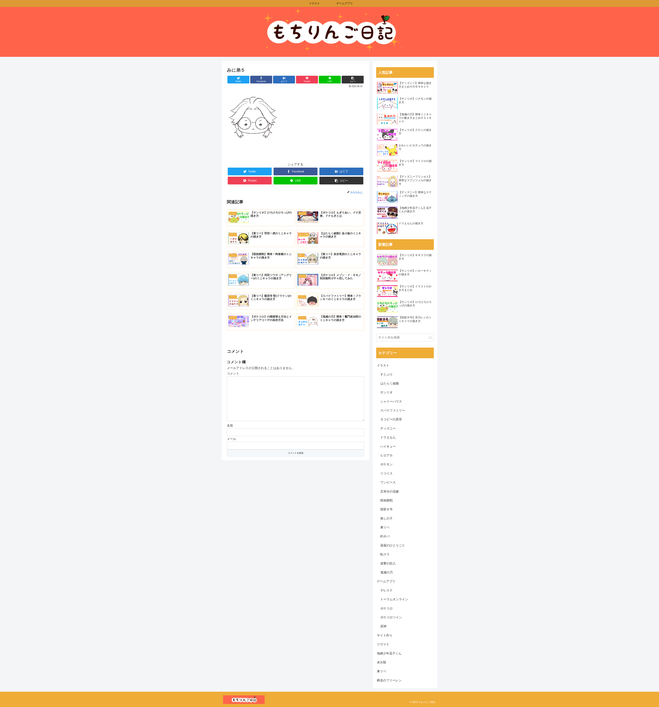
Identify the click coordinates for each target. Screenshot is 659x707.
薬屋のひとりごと (392, 545)
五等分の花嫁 (389, 491)
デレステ (386, 590)
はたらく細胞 (389, 383)
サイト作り (384, 635)
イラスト (383, 365)
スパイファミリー (392, 410)
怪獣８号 (386, 509)
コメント (233, 373)
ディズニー (388, 428)
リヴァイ (383, 644)
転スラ (385, 554)
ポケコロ (386, 608)
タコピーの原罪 (391, 419)
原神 (383, 626)
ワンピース (388, 482)
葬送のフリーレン (389, 680)
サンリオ (386, 392)
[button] (430, 338)
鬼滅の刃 (386, 572)
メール (231, 439)
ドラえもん (388, 437)
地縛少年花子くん (389, 653)
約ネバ (385, 536)
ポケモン (386, 464)
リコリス (386, 473)
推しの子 (386, 518)
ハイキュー (388, 446)
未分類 (381, 662)
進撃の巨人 (388, 563)
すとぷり (386, 374)
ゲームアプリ (386, 581)
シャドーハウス (391, 401)
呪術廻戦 (386, 500)
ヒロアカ (386, 455)
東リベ (385, 527)
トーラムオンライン (394, 599)
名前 (230, 425)
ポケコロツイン (391, 617)
